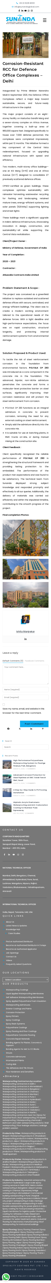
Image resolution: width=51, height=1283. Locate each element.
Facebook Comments (34, 661)
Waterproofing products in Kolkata (26, 1143)
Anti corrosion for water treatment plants (22, 1217)
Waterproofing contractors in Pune (19, 1097)
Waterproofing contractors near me (19, 1115)
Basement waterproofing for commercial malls (21, 1215)
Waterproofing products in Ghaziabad (27, 1136)
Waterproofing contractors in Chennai (20, 1091)
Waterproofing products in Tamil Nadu (21, 1169)
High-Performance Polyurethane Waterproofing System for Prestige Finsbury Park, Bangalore (29, 763)
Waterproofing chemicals (29, 1120)
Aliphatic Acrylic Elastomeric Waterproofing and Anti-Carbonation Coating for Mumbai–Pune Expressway (30, 806)
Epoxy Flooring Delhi (11, 1237)
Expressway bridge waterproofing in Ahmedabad (20, 1191)
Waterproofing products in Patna (18, 1149)
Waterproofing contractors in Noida (19, 1102)
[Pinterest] (43, 728)
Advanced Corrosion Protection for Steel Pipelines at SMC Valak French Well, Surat (29, 778)
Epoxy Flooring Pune (31, 1237)
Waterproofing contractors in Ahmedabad (22, 1086)
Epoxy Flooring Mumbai (33, 1240)
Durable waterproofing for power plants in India (24, 1206)
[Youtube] (25, 11)
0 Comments (30, 769)
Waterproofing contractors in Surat (19, 1104)
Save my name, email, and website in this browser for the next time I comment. (23, 710)
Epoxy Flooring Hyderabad (14, 1234)
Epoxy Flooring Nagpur (33, 1242)
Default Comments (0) (13, 661)
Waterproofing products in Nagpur (18, 1146)
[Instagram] (32, 11)
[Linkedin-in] (22, 11)
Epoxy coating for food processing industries (23, 1208)
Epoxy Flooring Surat (33, 1247)
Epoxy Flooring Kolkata (37, 1234)
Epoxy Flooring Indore (13, 1247)
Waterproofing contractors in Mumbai (20, 1094)
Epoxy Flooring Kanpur (12, 1253)
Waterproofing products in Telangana (20, 1172)
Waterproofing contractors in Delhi (18, 1084)
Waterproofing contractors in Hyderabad (21, 1099)
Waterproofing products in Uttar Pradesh (21, 1175)
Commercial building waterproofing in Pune (23, 1194)
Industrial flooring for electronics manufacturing (24, 1220)
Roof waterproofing (27, 1117)
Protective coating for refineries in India (24, 1212)
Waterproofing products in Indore (18, 1138)
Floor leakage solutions (27, 1125)
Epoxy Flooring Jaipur (12, 1242)
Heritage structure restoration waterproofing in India (23, 1202)
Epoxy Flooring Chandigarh (15, 1245)
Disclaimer (37, 1276)
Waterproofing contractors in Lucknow (20, 1107)
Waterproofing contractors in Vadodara (21, 1110)
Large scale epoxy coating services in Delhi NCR (22, 1184)
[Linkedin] (25, 639)
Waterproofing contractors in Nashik (19, 1112)
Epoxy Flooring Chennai (28, 1229)
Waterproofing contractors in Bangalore (21, 1089)
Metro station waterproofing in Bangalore (23, 1186)
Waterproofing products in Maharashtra (30, 1167)
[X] (20, 728)
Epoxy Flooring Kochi (12, 1250)
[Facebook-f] (19, 11)
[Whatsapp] (29, 11)
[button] (26, 1077)
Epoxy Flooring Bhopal (38, 1245)
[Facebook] (8, 728)
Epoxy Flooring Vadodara (33, 1250)
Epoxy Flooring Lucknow (31, 1232)
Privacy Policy (17, 1276)
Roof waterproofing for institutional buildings (23, 1223)
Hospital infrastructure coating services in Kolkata (21, 1197)
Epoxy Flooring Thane (33, 1253)
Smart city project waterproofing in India (25, 1199)
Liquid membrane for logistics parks (19, 1211)
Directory (12, 1076)
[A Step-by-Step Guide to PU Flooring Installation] (7, 792)
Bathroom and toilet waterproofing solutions (23, 1123)
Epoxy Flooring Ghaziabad (14, 1255)
